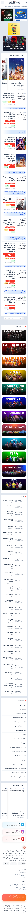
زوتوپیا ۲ (24, 734)
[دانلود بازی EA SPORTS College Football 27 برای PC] (21, 143)
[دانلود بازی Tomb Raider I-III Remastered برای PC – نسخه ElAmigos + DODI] (21, 279)
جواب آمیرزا (22, 889)
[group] (14, 43)
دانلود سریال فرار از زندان (20, 726)
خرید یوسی (23, 760)
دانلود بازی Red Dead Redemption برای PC (15, 768)
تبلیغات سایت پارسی (20, 874)
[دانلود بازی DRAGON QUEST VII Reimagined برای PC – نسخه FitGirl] (21, 120)
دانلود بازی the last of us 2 (19, 717)
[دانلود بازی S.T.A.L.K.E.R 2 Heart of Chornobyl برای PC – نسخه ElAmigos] (21, 226)
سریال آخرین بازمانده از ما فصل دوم (18, 747)
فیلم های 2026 (8, 6)
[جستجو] (2, 2)
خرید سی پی (23, 705)
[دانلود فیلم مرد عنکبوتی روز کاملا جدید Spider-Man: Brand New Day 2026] (21, 99)
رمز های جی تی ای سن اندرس (19, 739)
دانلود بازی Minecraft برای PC (19, 764)
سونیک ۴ (23, 743)
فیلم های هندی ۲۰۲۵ (21, 730)
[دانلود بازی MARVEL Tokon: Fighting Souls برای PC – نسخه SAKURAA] (21, 303)
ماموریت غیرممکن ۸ (21, 713)
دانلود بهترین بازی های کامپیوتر (18, 772)
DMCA (23, 876)
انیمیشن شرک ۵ (22, 709)
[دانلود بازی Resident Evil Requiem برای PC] (21, 203)
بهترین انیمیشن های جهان (18, 884)
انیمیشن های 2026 (16, 6)
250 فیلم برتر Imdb (20, 888)
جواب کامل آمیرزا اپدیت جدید (19, 751)
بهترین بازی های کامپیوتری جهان (17, 886)
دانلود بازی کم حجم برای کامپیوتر (18, 777)
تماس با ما (22, 872)
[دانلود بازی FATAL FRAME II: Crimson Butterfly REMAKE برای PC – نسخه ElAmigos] (21, 253)
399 (9, 318)
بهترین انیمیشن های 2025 (19, 756)
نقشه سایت (22, 878)
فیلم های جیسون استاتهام (20, 722)
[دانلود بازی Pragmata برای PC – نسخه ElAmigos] (21, 182)
